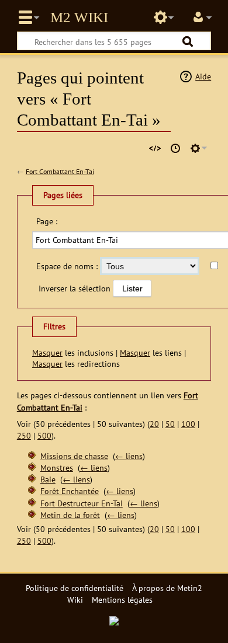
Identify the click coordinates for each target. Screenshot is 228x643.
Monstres (56, 467)
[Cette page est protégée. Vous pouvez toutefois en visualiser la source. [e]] (155, 148)
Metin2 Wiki (79, 17)
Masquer (47, 352)
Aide (203, 76)
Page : (46, 221)
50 (170, 423)
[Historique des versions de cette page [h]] (175, 148)
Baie (48, 479)
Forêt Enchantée (69, 490)
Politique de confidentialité (74, 587)
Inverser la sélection (74, 288)
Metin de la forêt (70, 514)
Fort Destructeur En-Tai (81, 503)
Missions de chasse (74, 455)
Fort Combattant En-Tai (60, 171)
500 (44, 435)
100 (188, 423)
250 (24, 435)
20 (154, 423)
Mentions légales (122, 599)
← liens (129, 455)
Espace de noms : (67, 266)
